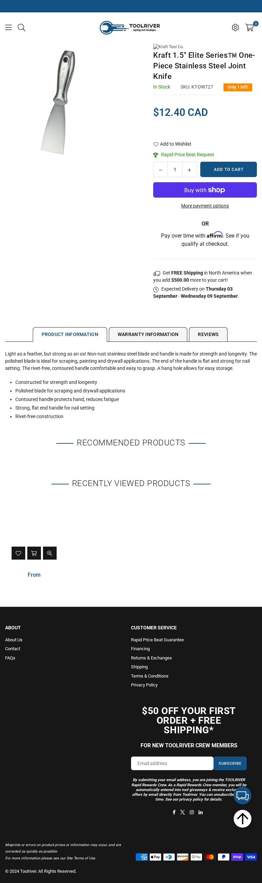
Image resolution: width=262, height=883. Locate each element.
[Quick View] (50, 553)
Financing (140, 648)
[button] (249, 27)
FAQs (10, 657)
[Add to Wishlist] (18, 553)
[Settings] (235, 27)
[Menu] (8, 27)
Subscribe (230, 763)
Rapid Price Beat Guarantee (157, 639)
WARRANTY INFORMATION (148, 334)
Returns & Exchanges (151, 657)
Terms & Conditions (150, 676)
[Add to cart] (34, 553)
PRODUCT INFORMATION (70, 334)
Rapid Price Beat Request (187, 154)
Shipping (139, 666)
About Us (14, 639)
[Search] (21, 27)
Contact (12, 648)
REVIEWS (208, 334)
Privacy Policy (144, 684)
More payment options (205, 206)
